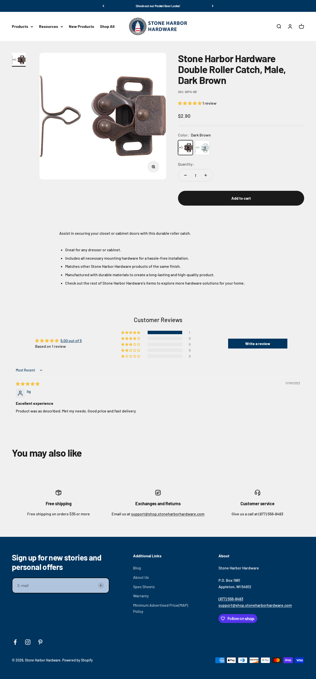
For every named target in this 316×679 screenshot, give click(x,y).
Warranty (141, 595)
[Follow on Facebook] (15, 642)
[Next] (213, 5)
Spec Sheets (144, 586)
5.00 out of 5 (71, 340)
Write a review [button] (257, 343)
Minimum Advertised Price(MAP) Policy (160, 608)
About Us (141, 577)
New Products (81, 26)
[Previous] (103, 5)
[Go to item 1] (20, 60)
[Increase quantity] (205, 175)
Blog (137, 567)
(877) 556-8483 (230, 598)
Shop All (107, 26)
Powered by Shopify (77, 660)
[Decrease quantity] (185, 175)
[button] (190, 103)
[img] (28, 383)
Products (20, 26)
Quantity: (186, 164)
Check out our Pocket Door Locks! (158, 6)
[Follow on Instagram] (27, 642)
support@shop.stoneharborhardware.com (167, 513)
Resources (48, 26)
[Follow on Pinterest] (40, 642)
